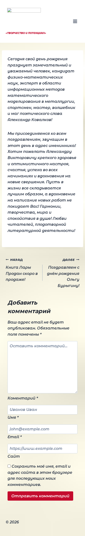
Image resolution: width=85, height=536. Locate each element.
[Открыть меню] (75, 21)
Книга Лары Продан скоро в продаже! (22, 270)
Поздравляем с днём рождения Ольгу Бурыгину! (63, 273)
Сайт (14, 456)
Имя (13, 417)
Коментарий (23, 398)
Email (15, 437)
